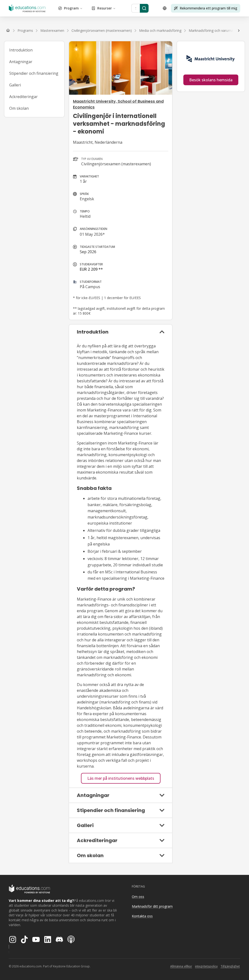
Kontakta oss (142, 916)
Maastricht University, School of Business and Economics (118, 104)
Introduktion (21, 50)
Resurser (104, 8)
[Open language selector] (164, 8)
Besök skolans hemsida (210, 80)
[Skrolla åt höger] (238, 30)
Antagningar (20, 61)
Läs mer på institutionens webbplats (120, 778)
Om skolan (19, 108)
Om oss (138, 896)
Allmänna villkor (181, 966)
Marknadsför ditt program (152, 906)
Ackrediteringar (23, 96)
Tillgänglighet (230, 966)
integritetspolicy (206, 966)
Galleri (15, 85)
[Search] (144, 8)
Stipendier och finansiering (33, 73)
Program (71, 8)
